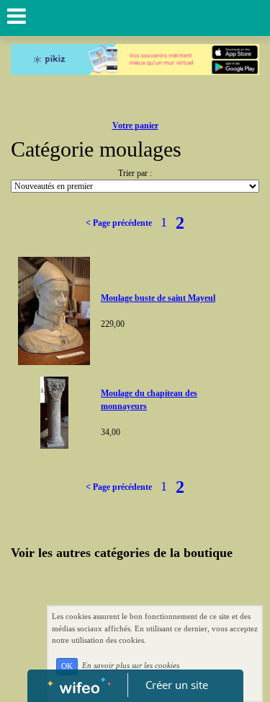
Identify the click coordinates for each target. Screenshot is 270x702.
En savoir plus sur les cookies (130, 666)
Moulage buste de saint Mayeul (158, 298)
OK (67, 666)
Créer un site (176, 684)
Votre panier (135, 125)
